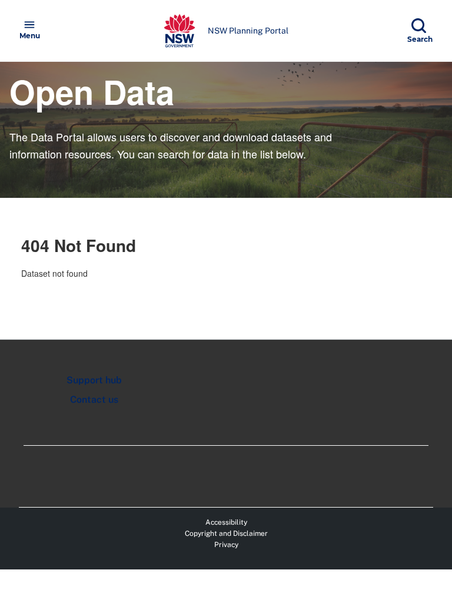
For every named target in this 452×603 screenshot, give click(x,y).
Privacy (226, 545)
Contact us (94, 399)
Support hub (94, 380)
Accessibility (226, 522)
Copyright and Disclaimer (226, 533)
